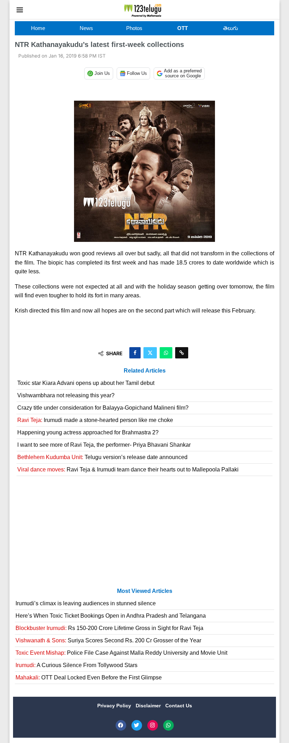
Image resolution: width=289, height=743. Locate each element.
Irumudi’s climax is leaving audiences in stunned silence (86, 603)
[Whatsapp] (168, 725)
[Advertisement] (144, 534)
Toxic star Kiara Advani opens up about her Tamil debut (85, 383)
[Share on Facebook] (135, 352)
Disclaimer (149, 705)
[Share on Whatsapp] (166, 352)
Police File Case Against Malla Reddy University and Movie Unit (121, 653)
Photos (134, 28)
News (86, 28)
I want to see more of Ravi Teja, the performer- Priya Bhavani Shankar (104, 445)
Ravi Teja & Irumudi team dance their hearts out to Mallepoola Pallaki (128, 469)
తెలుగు (230, 28)
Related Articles (145, 371)
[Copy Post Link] (181, 352)
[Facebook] (121, 725)
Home (38, 28)
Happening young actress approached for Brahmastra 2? (88, 432)
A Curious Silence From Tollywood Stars (76, 665)
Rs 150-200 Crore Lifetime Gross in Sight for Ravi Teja (109, 628)
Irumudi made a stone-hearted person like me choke (95, 420)
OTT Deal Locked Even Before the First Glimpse (89, 677)
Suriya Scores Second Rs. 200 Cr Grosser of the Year (108, 640)
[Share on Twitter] (150, 352)
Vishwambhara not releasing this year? (66, 395)
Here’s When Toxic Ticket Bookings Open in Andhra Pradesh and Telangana (111, 616)
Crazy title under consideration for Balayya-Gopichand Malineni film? (103, 408)
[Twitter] (136, 725)
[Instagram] (152, 725)
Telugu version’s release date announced (102, 457)
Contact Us (178, 705)
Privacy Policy (115, 705)
